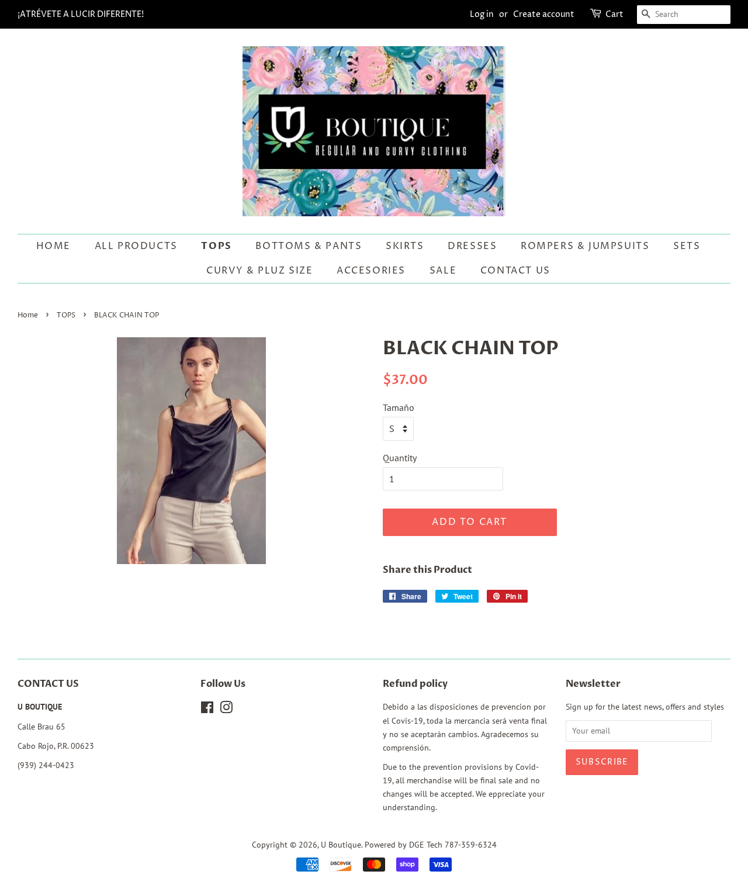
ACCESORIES (371, 270)
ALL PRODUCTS (136, 246)
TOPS (216, 246)
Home (53, 246)
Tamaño (398, 407)
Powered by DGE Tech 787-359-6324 (431, 844)
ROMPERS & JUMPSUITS (585, 246)
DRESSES (472, 246)
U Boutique (341, 844)
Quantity (400, 458)
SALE (443, 270)
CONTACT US (515, 270)
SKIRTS (405, 246)
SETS (686, 246)
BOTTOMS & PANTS (308, 246)
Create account (543, 14)
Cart (614, 14)
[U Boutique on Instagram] (226, 709)
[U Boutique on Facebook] (207, 709)
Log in (482, 14)
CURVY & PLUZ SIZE (259, 270)
